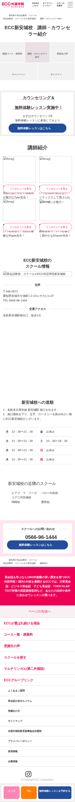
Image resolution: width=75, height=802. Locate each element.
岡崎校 (16, 502)
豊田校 (45, 502)
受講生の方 (14, 711)
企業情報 (13, 761)
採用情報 (13, 751)
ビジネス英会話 (21, 586)
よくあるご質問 (16, 690)
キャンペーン (18, 74)
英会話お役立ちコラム (20, 701)
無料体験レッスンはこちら (37, 544)
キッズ (11, 791)
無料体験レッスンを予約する (54, 791)
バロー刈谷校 (49, 493)
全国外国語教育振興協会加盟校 (25, 731)
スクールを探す (61, 4)
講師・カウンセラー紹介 (37, 55)
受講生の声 (62, 53)
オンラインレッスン (48, 4)
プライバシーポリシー (20, 741)
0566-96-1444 (18, 300)
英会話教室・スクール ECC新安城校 (19, 18)
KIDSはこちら (35, 4)
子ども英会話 (42, 586)
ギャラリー (56, 74)
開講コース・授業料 (12, 53)
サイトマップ (15, 721)
